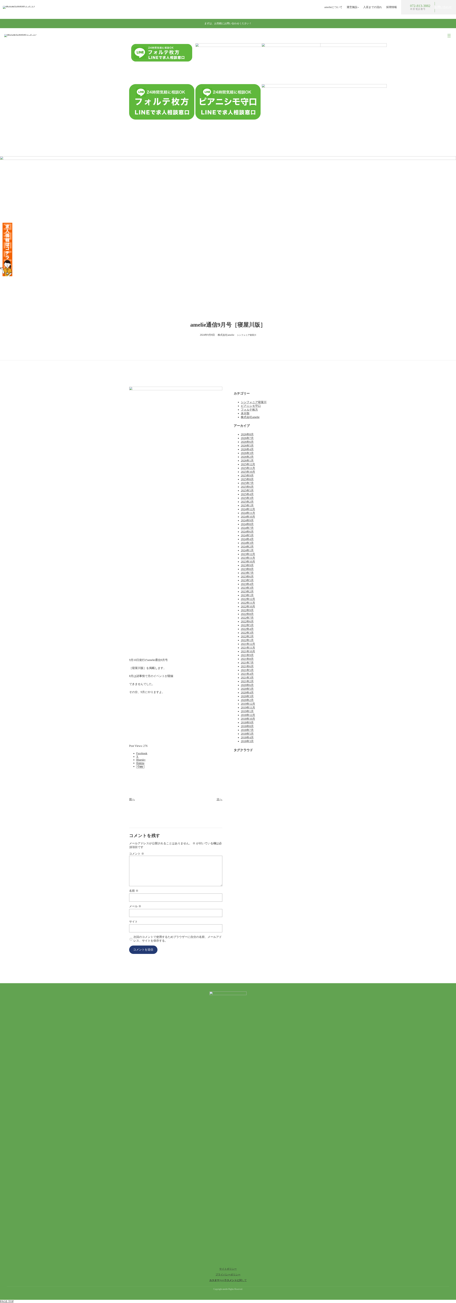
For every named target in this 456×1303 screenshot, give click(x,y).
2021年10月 (248, 651)
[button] (443, 7)
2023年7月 (247, 572)
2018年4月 (247, 737)
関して (228, 1280)
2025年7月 (247, 483)
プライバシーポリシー (228, 1274)
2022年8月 (247, 614)
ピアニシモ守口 (251, 405)
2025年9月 (247, 475)
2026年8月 (247, 434)
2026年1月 (247, 460)
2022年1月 (247, 640)
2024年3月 (247, 542)
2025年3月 (247, 497)
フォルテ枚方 (249, 409)
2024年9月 (247, 520)
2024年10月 (248, 516)
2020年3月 (247, 696)
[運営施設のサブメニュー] (358, 7)
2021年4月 (247, 673)
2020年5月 (247, 688)
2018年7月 (247, 730)
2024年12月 (248, 509)
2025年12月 (248, 464)
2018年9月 (247, 722)
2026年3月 (247, 453)
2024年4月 (247, 539)
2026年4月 (247, 449)
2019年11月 (248, 707)
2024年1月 (247, 550)
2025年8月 (247, 479)
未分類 (245, 413)
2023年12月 (248, 554)
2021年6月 (247, 666)
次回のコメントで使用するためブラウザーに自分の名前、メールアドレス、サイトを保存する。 (177, 938)
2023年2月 (247, 591)
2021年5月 (247, 670)
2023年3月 (247, 587)
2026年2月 (247, 456)
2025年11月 (248, 468)
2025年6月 (247, 486)
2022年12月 (248, 599)
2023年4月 (247, 584)
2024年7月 (247, 527)
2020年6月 (247, 685)
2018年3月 (247, 741)
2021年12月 (248, 643)
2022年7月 (247, 617)
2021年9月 (247, 655)
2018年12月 (248, 715)
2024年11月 (248, 512)
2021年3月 (247, 677)
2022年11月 (248, 602)
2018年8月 (247, 726)
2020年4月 (247, 692)
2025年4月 (247, 494)
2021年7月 (247, 662)
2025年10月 (248, 471)
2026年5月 (247, 445)
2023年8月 (247, 569)
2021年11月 (248, 647)
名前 (133, 890)
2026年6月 (247, 441)
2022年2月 (247, 636)
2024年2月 (247, 546)
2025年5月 (247, 490)
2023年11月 (248, 557)
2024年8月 (247, 524)
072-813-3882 (420, 6)
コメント (136, 853)
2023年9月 (247, 565)
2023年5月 (247, 580)
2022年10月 (248, 606)
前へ (132, 799)
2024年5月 (247, 535)
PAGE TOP (7, 1301)
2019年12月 (248, 703)
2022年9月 (247, 610)
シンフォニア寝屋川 (246, 335)
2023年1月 (247, 595)
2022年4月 (247, 628)
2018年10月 (248, 718)
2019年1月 (247, 711)
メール (135, 906)
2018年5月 (247, 733)
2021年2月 (247, 681)
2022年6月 (247, 621)
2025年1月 (247, 505)
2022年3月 (247, 632)
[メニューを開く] (449, 35)
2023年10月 (248, 561)
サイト (133, 921)
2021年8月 (247, 658)
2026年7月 (247, 438)
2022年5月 (247, 625)
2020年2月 (247, 700)
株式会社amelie (250, 417)
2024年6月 (247, 531)
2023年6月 (247, 576)
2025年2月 (247, 501)
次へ (219, 799)
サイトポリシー (228, 1269)
